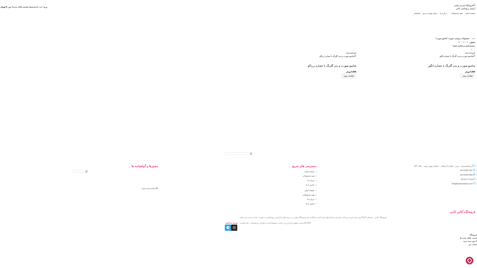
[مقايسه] (472, 61)
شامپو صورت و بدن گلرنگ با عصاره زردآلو (332, 65)
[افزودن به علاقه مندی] (459, 61)
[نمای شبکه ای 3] (450, 42)
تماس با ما (310, 185)
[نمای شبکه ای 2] (455, 42)
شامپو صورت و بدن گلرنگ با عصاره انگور (451, 65)
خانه (473, 38)
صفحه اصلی (309, 171)
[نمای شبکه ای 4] (445, 42)
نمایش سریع (465, 61)
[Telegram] (228, 228)
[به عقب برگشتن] (251, 24)
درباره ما (310, 180)
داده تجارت (244, 223)
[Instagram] (234, 228)
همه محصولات (308, 176)
